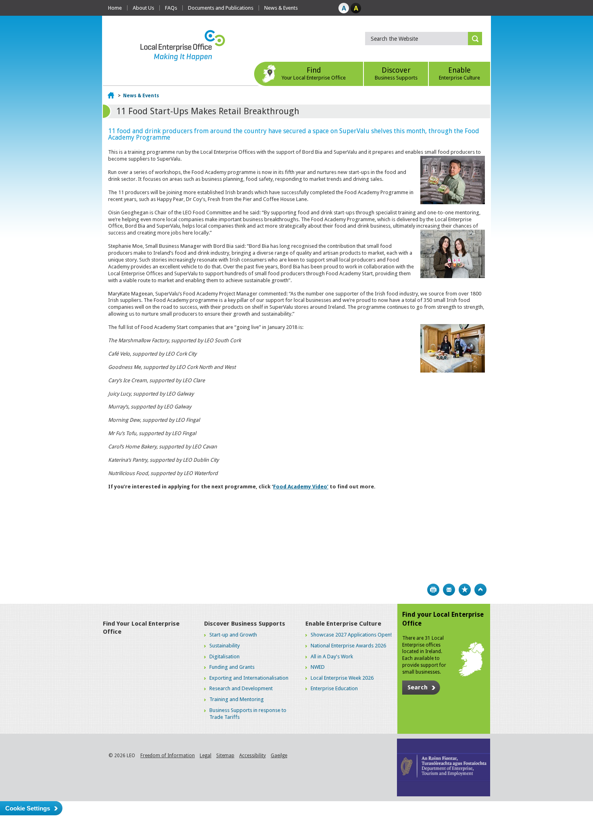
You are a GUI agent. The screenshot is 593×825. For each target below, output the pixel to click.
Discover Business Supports (244, 623)
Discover (396, 73)
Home (115, 8)
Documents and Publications (220, 8)
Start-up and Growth (233, 635)
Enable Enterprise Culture (343, 623)
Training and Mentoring (236, 699)
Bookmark (465, 590)
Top (480, 590)
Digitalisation (224, 656)
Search (417, 687)
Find (314, 73)
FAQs (171, 8)
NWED (318, 667)
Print (433, 590)
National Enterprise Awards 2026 (348, 646)
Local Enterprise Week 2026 (342, 678)
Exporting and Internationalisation (248, 678)
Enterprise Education (334, 688)
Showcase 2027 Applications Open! (351, 635)
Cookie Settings (27, 808)
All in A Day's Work (332, 656)
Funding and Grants (232, 667)
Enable (459, 73)
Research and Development (241, 688)
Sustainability (224, 646)
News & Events (281, 8)
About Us (143, 8)
